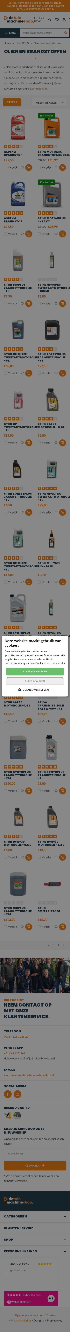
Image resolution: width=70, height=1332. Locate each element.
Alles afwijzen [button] (35, 681)
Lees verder (58, 663)
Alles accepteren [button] (35, 671)
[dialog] (35, 666)
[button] (35, 690)
